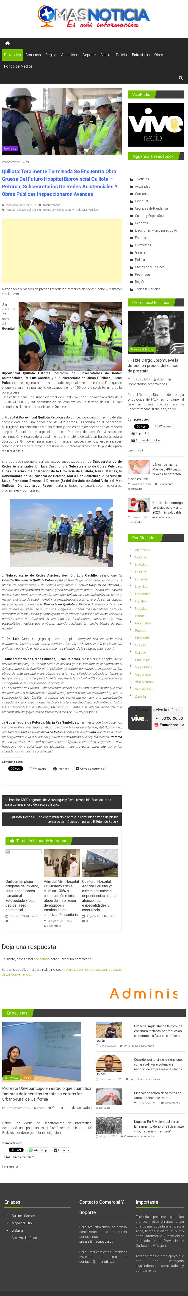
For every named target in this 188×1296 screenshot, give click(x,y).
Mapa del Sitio (22, 1223)
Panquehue (143, 623)
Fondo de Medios (18, 66)
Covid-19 (141, 201)
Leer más (135, 450)
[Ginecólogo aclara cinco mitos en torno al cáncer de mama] (109, 1097)
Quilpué (140, 652)
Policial (121, 55)
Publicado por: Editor (18, 205)
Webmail (18, 1230)
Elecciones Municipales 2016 (156, 230)
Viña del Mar (144, 689)
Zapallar (141, 696)
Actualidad (69, 55)
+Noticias (142, 179)
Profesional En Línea (150, 267)
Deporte (89, 55)
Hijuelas (141, 601)
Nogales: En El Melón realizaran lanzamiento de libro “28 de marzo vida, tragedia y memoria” (159, 1126)
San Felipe (142, 660)
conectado (42, 959)
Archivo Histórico (24, 1238)
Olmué (139, 616)
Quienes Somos (23, 1216)
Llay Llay (141, 586)
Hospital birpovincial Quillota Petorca (28, 209)
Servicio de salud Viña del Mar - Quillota (75, 209)
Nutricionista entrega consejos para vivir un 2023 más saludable (167, 507)
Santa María (143, 667)
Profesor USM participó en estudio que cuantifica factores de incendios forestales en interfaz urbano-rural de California (46, 1094)
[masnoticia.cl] (7, 43)
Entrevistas (141, 55)
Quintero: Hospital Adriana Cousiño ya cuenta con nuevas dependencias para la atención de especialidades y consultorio (99, 895)
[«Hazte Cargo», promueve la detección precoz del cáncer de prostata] (156, 332)
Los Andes (142, 594)
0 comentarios (51, 205)
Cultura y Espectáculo (150, 216)
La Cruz (140, 572)
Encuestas (142, 238)
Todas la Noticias (147, 289)
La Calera (141, 564)
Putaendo (142, 638)
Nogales (141, 608)
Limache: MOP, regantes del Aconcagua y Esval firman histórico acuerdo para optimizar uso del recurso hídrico (58, 802)
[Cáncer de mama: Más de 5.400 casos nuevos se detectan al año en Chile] (139, 466)
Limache (141, 579)
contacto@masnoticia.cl (97, 1261)
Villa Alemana (145, 682)
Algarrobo (142, 550)
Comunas (33, 55)
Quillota (140, 645)
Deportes (141, 223)
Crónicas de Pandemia (151, 208)
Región (51, 55)
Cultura (105, 55)
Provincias (12, 55)
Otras (158, 55)
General (140, 252)
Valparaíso (143, 674)
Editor (34, 916)
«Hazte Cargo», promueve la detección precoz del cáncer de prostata (154, 365)
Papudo (141, 630)
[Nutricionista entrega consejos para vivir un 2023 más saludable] (139, 505)
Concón (141, 557)
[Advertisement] (62, 251)
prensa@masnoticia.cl (95, 1241)
